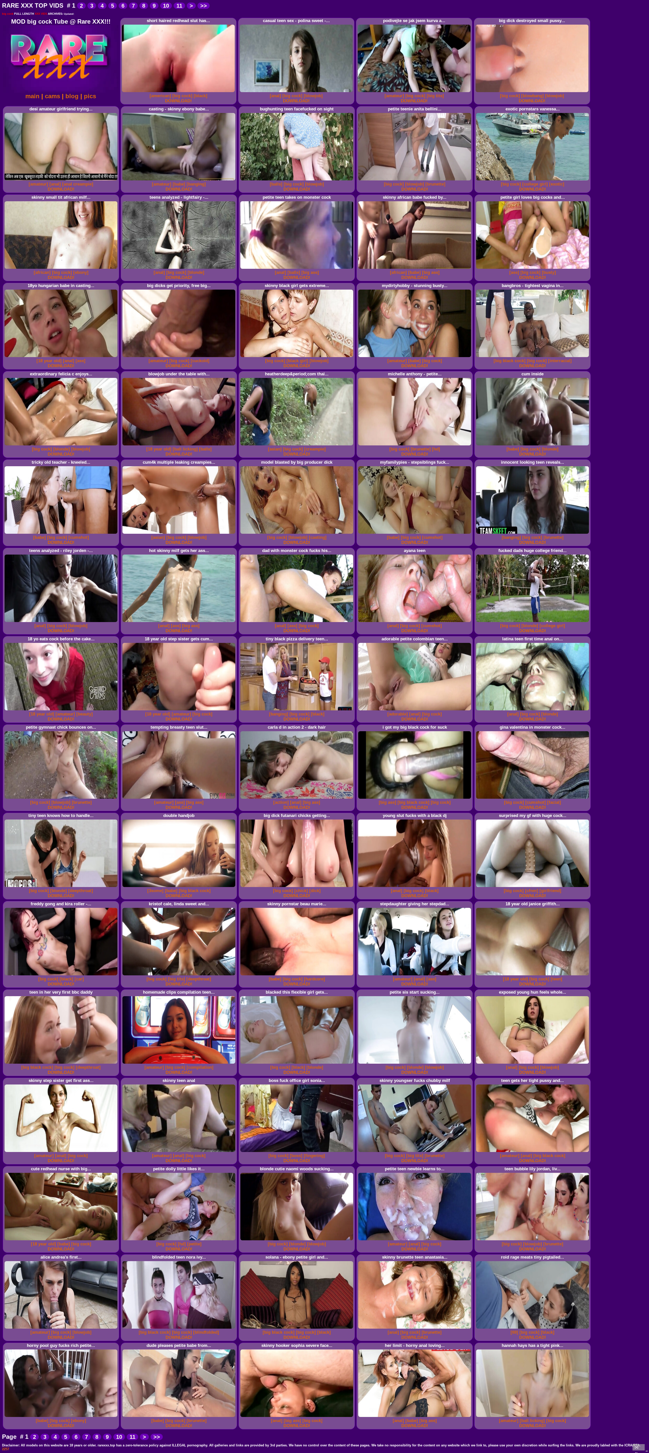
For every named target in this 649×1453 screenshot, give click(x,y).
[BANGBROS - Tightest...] (533, 357)
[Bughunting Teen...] (297, 180)
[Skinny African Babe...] (415, 268)
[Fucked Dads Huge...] (533, 622)
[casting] (318, 537)
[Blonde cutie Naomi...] (297, 1240)
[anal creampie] (77, 184)
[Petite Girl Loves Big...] (533, 268)
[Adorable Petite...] (415, 710)
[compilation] (200, 1067)
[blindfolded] (206, 1332)
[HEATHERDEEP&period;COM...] (297, 445)
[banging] (196, 184)
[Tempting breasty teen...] (179, 798)
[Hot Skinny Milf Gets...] (179, 622)
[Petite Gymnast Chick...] (62, 798)
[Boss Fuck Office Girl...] (297, 1152)
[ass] (514, 272)
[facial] (554, 802)
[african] (42, 272)
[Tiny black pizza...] (297, 710)
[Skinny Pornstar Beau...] (297, 975)
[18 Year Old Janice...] (533, 975)
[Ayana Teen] (415, 622)
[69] (514, 1332)
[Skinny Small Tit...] (62, 268)
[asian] (275, 449)
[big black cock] (510, 360)
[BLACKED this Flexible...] (297, 1063)
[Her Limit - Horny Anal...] (415, 1417)
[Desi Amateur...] (62, 180)
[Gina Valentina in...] (533, 798)
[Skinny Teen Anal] (179, 1152)
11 (179, 6)
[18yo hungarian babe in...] (62, 357)
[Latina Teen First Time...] (533, 710)
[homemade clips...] (179, 1063)
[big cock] (182, 95)
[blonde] (196, 272)
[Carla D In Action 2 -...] (297, 798)
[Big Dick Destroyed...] (533, 92)
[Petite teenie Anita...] (415, 180)
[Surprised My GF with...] (533, 887)
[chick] (301, 890)
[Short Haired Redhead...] (179, 92)
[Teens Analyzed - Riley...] (62, 622)
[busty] (549, 272)
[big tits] (435, 95)
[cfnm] (531, 890)
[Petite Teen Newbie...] (415, 1240)
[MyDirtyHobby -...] (415, 357)
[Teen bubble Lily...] (533, 1240)
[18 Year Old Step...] (179, 710)
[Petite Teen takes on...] (297, 268)
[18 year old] (49, 360)
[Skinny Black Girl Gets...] (297, 357)
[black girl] (297, 360)
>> (203, 6)
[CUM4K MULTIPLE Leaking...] (179, 533)
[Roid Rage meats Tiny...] (533, 1328)
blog (72, 96)
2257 (5, 1449)
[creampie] (315, 449)
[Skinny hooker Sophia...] (297, 1417)
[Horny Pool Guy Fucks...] (62, 1417)
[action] (281, 802)
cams (52, 96)
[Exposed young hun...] (533, 1063)
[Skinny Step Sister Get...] (62, 1152)
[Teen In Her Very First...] (62, 1063)
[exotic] (556, 184)
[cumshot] (78, 537)
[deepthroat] (80, 890)
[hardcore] (314, 979)
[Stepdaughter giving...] (415, 975)
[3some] (155, 890)
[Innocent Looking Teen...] (533, 533)
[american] (160, 95)
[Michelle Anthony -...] (415, 445)
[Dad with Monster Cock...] (297, 622)
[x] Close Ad (638, 1448)
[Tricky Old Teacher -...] (62, 533)
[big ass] (310, 272)
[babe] (179, 184)
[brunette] (435, 184)
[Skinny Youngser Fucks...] (415, 1152)
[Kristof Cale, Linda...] (179, 975)
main (32, 96)
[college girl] (535, 184)
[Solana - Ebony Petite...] (297, 1328)
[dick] (315, 890)
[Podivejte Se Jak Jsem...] (415, 92)
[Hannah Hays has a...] (533, 1417)
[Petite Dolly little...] (179, 1240)
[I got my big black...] (415, 798)
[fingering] (314, 1155)
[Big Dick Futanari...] (297, 887)
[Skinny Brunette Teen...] (415, 1328)
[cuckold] (200, 360)
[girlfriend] (550, 890)
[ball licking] (185, 449)
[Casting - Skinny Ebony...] (179, 180)
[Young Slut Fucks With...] (415, 887)
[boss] (296, 1155)
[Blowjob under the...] (179, 445)
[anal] (275, 95)
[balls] (276, 184)
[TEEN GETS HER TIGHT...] (533, 1152)
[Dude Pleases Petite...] (179, 1417)
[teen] (556, 979)
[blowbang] (532, 95)
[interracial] (560, 360)
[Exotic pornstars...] (533, 180)
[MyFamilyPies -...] (415, 533)
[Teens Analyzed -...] (179, 268)
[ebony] (80, 272)
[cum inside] (533, 445)
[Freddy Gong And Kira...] (62, 975)
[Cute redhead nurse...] (62, 1240)
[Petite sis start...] (415, 1063)
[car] (79, 979)
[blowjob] (313, 95)
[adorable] (397, 714)
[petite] (194, 1244)
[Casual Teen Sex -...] (297, 92)
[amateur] (394, 95)
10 (166, 6)
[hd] (436, 449)
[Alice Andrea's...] (62, 1328)
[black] (200, 95)
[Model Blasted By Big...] (297, 533)
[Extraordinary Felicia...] (62, 445)
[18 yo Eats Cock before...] (62, 710)
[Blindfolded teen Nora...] (179, 1328)
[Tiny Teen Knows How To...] (62, 887)
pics (90, 96)
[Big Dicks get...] (179, 357)
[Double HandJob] (179, 887)
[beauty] (84, 714)
